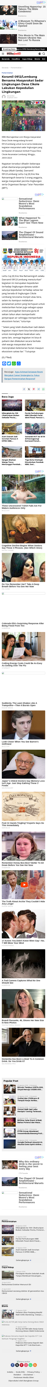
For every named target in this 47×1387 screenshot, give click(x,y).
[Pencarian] (43, 54)
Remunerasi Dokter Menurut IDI (16, 1284)
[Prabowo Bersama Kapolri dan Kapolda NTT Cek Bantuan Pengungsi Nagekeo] (23, 1337)
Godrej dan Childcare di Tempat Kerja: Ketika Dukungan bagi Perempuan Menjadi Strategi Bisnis (30, 1099)
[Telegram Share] (38, 389)
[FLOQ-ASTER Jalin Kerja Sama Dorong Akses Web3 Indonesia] (23, 1323)
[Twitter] (17, 1365)
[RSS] (35, 1365)
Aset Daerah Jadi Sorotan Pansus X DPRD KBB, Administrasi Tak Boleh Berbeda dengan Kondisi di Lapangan (10, 439)
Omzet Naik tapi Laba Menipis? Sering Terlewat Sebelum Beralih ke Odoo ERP (29, 1110)
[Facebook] (13, 1365)
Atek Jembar (11, 96)
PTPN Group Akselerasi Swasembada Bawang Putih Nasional (30, 1132)
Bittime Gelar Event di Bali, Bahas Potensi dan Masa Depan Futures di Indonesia (30, 1121)
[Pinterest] (22, 1365)
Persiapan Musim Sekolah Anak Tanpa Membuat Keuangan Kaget (30, 1274)
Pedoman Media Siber (24, 1377)
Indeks (10, 1372)
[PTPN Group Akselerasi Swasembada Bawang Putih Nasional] (10, 1133)
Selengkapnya (23, 1260)
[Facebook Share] (24, 389)
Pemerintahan (7, 73)
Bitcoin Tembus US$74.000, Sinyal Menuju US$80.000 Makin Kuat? (30, 1088)
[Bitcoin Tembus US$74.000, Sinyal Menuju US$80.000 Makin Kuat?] (10, 1089)
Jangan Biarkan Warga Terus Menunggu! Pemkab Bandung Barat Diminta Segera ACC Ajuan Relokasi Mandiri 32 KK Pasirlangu (11, 462)
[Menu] (3, 54)
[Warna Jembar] (13, 54)
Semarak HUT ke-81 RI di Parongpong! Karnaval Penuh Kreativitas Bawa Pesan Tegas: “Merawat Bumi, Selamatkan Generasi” (35, 439)
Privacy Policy (33, 1372)
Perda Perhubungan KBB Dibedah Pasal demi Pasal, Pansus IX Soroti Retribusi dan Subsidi (35, 415)
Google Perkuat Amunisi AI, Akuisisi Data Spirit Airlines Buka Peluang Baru (30, 1143)
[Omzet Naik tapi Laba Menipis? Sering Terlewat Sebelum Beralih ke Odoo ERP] (10, 1111)
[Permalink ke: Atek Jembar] (4, 96)
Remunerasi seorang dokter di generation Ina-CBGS (23, 1292)
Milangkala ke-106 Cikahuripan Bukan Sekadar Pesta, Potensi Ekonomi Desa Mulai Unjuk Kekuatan (10, 415)
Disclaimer (28, 1375)
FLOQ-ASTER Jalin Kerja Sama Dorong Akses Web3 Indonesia (30, 1330)
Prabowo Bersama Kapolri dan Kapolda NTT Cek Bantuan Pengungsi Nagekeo (29, 1344)
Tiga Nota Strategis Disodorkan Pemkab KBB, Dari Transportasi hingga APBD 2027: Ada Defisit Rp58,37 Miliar (34, 462)
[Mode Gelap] (39, 54)
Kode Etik (20, 1372)
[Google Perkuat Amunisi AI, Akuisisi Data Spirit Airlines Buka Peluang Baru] (10, 1144)
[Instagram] (26, 1365)
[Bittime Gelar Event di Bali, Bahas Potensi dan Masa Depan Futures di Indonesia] (10, 1122)
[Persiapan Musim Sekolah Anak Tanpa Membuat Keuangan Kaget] (8, 1275)
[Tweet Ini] (29, 389)
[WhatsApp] (30, 1365)
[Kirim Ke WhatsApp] (43, 389)
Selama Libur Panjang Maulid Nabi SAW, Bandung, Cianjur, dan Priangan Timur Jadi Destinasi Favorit (29, 1313)
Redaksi (17, 1375)
